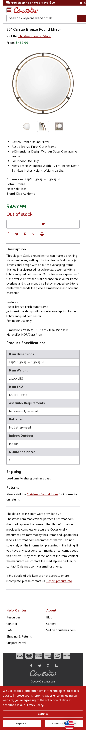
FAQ (9, 630)
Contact (11, 624)
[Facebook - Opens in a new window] (30, 665)
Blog (49, 617)
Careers (51, 624)
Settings (43, 714)
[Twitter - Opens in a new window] (38, 665)
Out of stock (19, 214)
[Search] (81, 18)
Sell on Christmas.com (61, 630)
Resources (13, 617)
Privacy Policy (34, 705)
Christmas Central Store (34, 36)
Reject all (22, 723)
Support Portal (16, 643)
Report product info (59, 581)
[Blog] (55, 665)
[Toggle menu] (9, 10)
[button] (8, 234)
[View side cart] (84, 2)
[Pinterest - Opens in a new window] (47, 665)
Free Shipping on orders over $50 (33, 3)
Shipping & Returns (19, 636)
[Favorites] (43, 224)
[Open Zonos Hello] (67, 723)
